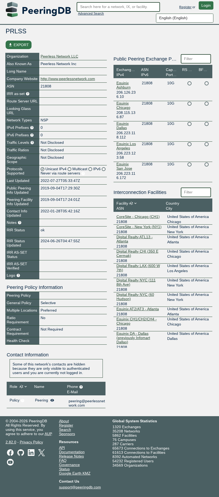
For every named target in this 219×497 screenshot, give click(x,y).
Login (206, 5)
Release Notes (71, 456)
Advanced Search (91, 13)
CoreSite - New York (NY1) (139, 227)
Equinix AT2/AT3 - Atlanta (137, 309)
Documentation (72, 452)
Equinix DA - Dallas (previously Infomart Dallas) (133, 337)
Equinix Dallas (122, 125)
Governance (69, 465)
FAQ (63, 460)
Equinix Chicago (123, 105)
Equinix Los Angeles (126, 146)
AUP (48, 434)
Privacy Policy (31, 442)
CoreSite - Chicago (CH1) (138, 216)
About (64, 421)
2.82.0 (11, 442)
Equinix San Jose (124, 166)
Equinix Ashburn (123, 85)
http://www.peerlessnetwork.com (68, 79)
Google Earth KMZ (75, 473)
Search (65, 429)
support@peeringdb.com (80, 487)
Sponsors (67, 434)
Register (185, 7)
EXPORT (18, 45)
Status (64, 469)
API (62, 448)
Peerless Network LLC (59, 56)
